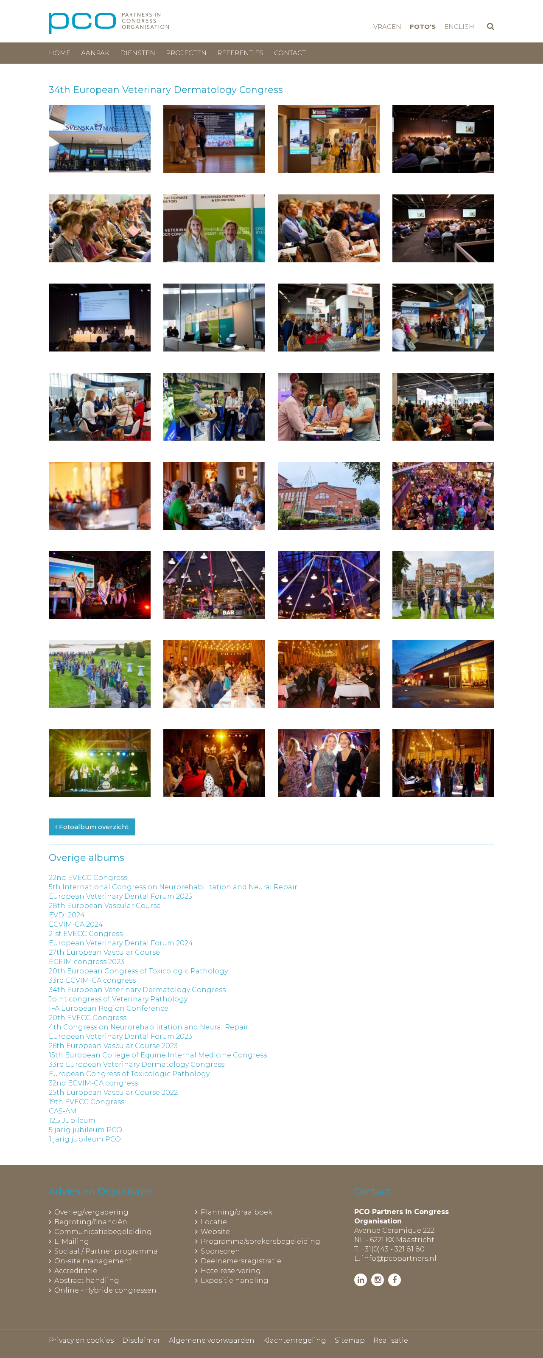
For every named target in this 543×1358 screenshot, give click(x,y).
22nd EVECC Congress (88, 878)
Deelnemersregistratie (241, 1261)
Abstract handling (86, 1280)
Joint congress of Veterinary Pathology (118, 999)
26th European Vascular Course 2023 (113, 1046)
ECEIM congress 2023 (86, 962)
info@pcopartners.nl (399, 1258)
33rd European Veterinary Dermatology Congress (136, 1064)
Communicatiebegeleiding (103, 1232)
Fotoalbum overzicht (93, 827)
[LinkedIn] (360, 1280)
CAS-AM (63, 1111)
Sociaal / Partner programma (106, 1251)
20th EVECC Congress (87, 1018)
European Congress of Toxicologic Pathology (129, 1074)
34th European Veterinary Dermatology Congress (137, 990)
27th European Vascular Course (104, 952)
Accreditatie (75, 1271)
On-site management (93, 1261)
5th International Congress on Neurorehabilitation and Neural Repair (173, 887)
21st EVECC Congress (86, 934)
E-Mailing (71, 1241)
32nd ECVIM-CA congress (93, 1083)
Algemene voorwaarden (212, 1340)
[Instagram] (377, 1280)
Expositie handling (235, 1280)
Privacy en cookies (81, 1340)
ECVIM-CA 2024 (76, 924)
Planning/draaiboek (236, 1212)
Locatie (214, 1222)
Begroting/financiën (90, 1222)
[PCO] (109, 23)
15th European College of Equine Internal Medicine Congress (158, 1055)
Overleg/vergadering (91, 1212)
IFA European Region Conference (108, 1008)
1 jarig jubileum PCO (85, 1139)
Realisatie (390, 1340)
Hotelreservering (231, 1271)
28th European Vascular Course (105, 906)
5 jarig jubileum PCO (85, 1130)
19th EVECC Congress (86, 1102)
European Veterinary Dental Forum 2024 (121, 943)
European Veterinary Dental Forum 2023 (120, 1036)
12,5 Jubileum (72, 1120)
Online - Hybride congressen (105, 1290)
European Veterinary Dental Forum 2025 (120, 896)
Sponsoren (220, 1251)
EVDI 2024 (67, 915)
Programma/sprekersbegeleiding (260, 1241)
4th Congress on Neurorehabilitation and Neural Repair (149, 1027)
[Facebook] (394, 1280)
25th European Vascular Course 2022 (113, 1092)
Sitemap (350, 1340)
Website (215, 1232)
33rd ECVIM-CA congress (92, 980)
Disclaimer (141, 1340)
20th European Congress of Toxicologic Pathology (138, 971)
